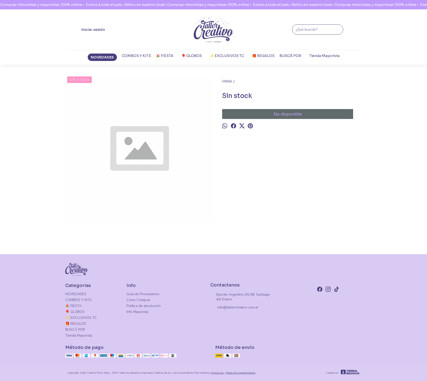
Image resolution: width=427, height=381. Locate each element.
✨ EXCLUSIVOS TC (227, 56)
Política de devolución (144, 306)
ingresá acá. (218, 373)
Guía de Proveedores (143, 294)
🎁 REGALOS (263, 56)
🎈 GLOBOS (191, 56)
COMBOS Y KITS (136, 56)
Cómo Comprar (138, 300)
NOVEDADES (102, 57)
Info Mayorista (137, 311)
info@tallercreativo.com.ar (237, 307)
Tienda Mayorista (324, 56)
